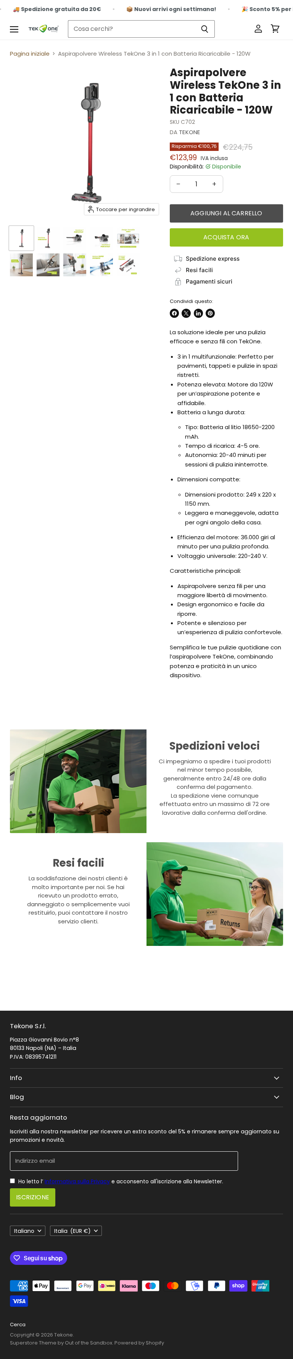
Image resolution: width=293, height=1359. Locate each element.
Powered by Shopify (139, 1342)
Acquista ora (226, 237)
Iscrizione (32, 1197)
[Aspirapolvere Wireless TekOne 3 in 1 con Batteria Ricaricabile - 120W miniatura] (21, 238)
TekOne (189, 132)
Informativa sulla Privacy (77, 1181)
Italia (72, 1231)
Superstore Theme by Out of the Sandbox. (61, 1342)
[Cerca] (205, 29)
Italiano (24, 1231)
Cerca (18, 1324)
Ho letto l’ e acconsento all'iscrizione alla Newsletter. (120, 1181)
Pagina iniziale (30, 53)
